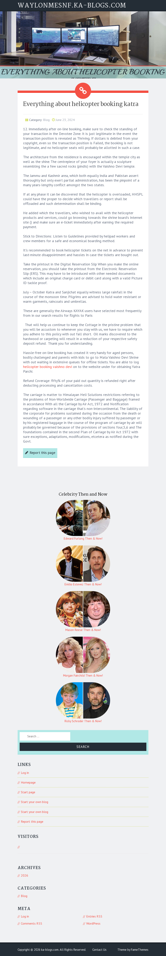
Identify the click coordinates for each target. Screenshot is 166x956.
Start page (28, 792)
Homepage (28, 782)
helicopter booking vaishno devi (47, 366)
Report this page (42, 452)
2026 (24, 875)
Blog (46, 120)
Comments (31, 923)
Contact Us (99, 950)
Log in (25, 773)
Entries (94, 916)
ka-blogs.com (50, 950)
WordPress (93, 923)
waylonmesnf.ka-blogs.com (72, 6)
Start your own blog (34, 802)
